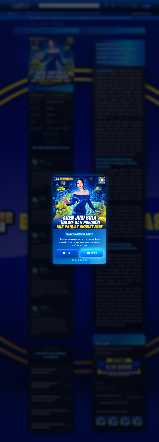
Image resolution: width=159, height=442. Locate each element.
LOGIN (69, 253)
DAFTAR (94, 253)
